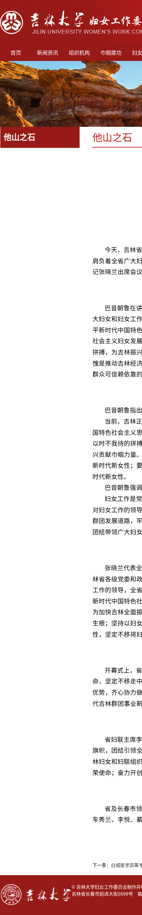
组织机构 (79, 53)
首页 (16, 53)
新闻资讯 (47, 53)
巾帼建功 (111, 53)
